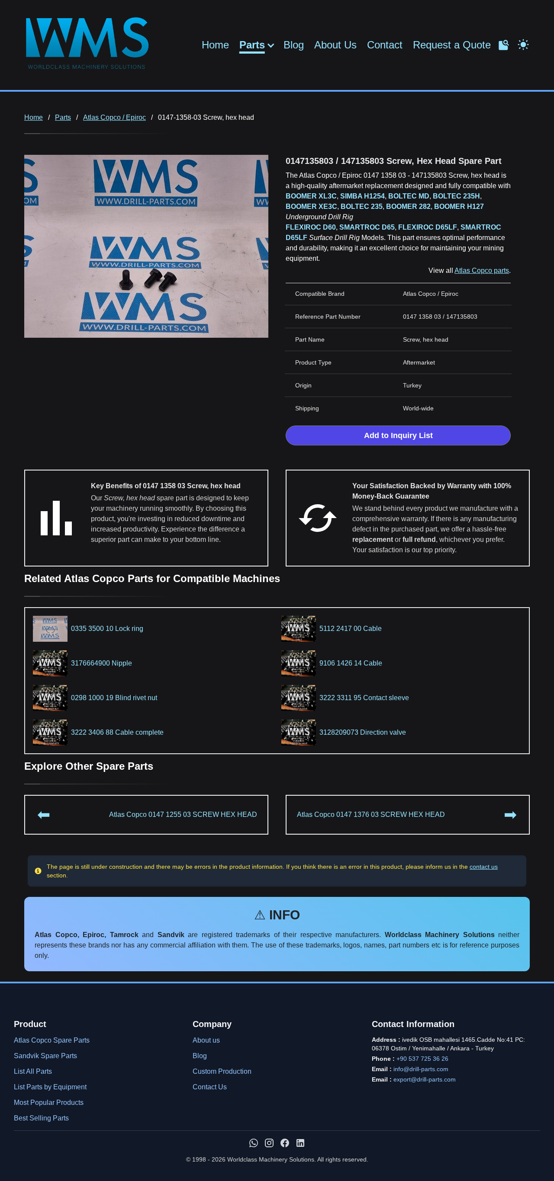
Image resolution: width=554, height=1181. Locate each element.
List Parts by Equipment (50, 1087)
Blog (293, 45)
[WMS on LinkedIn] (300, 1143)
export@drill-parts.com (424, 1079)
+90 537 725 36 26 (422, 1058)
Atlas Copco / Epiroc (114, 117)
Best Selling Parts (41, 1118)
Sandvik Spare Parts (45, 1055)
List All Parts (33, 1071)
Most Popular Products (49, 1102)
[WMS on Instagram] (269, 1143)
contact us (484, 866)
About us (206, 1040)
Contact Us (210, 1087)
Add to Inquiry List (398, 435)
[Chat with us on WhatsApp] (253, 1143)
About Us (335, 45)
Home (215, 45)
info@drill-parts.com (420, 1069)
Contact (385, 45)
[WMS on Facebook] (285, 1143)
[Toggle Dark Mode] (523, 43)
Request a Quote (452, 45)
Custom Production (222, 1071)
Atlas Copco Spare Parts (52, 1040)
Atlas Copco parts (481, 270)
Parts (252, 45)
